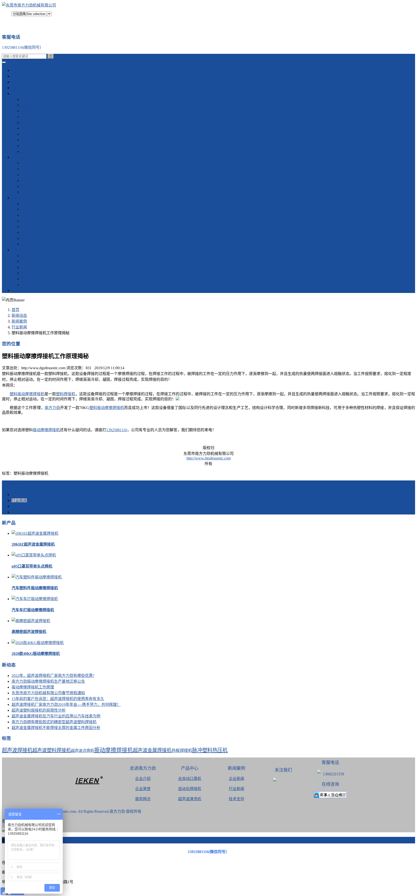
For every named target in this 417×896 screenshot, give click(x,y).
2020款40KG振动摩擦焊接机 (36, 654)
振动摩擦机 (21, 82)
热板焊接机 (182, 750)
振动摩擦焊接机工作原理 (33, 687)
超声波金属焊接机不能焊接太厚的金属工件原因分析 (56, 728)
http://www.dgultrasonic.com (209, 458)
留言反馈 (19, 290)
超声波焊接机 (17, 750)
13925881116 (116, 430)
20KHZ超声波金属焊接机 (33, 544)
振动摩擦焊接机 (34, 105)
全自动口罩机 (189, 779)
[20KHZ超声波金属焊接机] (35, 533)
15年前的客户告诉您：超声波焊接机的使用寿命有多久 (58, 699)
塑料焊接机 (21, 76)
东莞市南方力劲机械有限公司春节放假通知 (48, 693)
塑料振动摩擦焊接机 (27, 394)
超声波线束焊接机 (36, 209)
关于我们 (19, 250)
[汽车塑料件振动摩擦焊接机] (37, 577)
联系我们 (29, 261)
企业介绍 (143, 779)
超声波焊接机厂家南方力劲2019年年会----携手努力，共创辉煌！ (66, 704)
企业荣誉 (143, 789)
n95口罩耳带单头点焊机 (32, 566)
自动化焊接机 (189, 789)
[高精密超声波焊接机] (31, 621)
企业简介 (29, 256)
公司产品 (19, 93)
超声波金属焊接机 (36, 117)
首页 (15, 70)
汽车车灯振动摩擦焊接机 (33, 610)
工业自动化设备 (34, 134)
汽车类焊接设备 (34, 99)
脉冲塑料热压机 (210, 750)
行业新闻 (29, 175)
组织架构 (29, 273)
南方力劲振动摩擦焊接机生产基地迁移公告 (48, 681)
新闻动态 (19, 315)
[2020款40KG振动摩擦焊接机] (38, 643)
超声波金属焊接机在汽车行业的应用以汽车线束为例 (56, 716)
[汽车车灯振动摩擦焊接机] (35, 599)
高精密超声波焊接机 (29, 632)
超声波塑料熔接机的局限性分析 (39, 710)
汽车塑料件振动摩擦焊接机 (35, 588)
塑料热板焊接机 (34, 227)
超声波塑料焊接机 (36, 122)
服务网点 (29, 285)
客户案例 (29, 186)
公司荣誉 (29, 279)
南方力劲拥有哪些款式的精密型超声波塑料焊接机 (54, 722)
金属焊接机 (21, 88)
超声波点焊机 (32, 128)
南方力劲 (52, 408)
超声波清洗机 (32, 151)
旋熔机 (27, 140)
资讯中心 (19, 157)
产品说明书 (31, 192)
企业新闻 (236, 779)
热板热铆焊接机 (34, 111)
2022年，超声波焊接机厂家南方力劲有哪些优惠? (53, 676)
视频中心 (19, 198)
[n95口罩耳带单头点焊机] (34, 555)
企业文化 (29, 267)
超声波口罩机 (32, 146)
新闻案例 (29, 163)
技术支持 (29, 180)
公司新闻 (29, 169)
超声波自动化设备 (36, 232)
